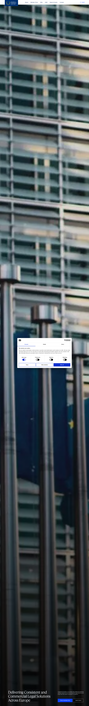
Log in (83, 2)
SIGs (41, 2)
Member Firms (34, 2)
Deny (27, 364)
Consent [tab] (26, 344)
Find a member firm (65, 700)
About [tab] (62, 344)
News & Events (53, 2)
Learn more (78, 700)
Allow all (62, 364)
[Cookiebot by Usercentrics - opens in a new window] (65, 340)
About (26, 2)
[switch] (37, 360)
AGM (46, 2)
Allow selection (44, 364)
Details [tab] (44, 344)
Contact (62, 2)
